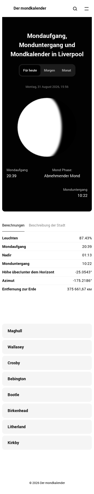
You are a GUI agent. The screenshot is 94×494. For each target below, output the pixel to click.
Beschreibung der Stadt (47, 225)
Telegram (56, 308)
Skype (38, 308)
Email (73, 308)
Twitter (29, 308)
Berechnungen (13, 225)
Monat (66, 70)
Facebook (21, 308)
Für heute (30, 70)
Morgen (49, 70)
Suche (75, 8)
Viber (47, 308)
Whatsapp (64, 308)
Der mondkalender (30, 8)
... (86, 8)
